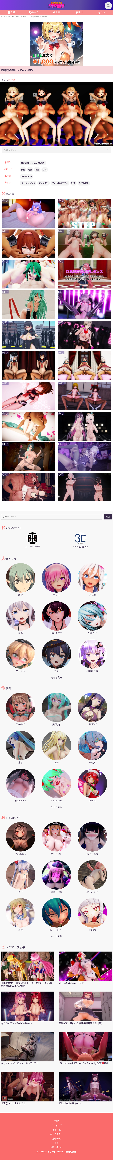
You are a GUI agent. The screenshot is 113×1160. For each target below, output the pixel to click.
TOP (56, 1121)
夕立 (23, 169)
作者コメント (10, 150)
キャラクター (56, 1134)
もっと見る (56, 677)
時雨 (30, 169)
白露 (45, 169)
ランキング (56, 1125)
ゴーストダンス (28, 183)
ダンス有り (43, 183)
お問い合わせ (56, 1147)
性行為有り (84, 183)
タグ (56, 1143)
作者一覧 (56, 1130)
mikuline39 (26, 176)
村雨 (37, 169)
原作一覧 (56, 1138)
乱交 (73, 183)
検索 (107, 516)
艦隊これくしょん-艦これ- (33, 163)
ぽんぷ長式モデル (60, 183)
